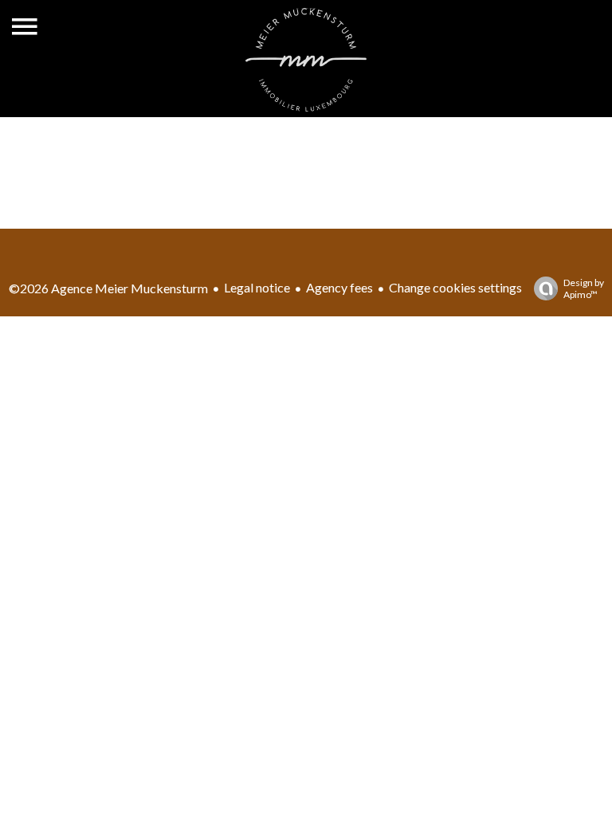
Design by (583, 288)
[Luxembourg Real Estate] (306, 106)
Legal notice (257, 287)
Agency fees (339, 287)
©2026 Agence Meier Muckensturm (108, 288)
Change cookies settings (455, 287)
